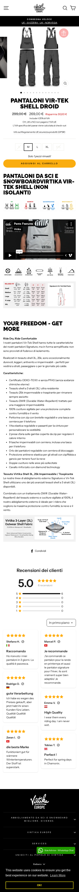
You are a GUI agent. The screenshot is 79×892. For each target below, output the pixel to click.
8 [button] (43, 93)
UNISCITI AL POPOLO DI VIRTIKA (39, 855)
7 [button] (40, 93)
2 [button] (25, 93)
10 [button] (49, 93)
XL (47, 146)
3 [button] (28, 93)
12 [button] (55, 93)
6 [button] (37, 93)
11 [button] (52, 93)
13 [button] (58, 93)
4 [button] (31, 93)
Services (39, 843)
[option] (39, 21)
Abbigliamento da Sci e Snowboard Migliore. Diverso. (39, 819)
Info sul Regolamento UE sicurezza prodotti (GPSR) (39, 132)
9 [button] (46, 93)
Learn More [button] (58, 875)
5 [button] (34, 93)
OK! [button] (39, 885)
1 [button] (21, 93)
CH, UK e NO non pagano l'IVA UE (39, 122)
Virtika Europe (39, 832)
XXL (58, 146)
